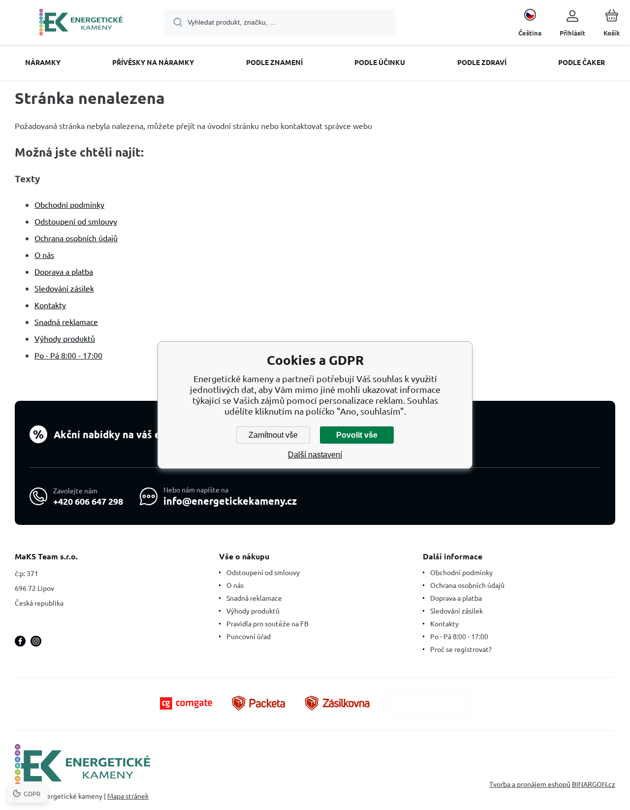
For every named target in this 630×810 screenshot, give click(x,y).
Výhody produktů (64, 338)
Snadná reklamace (66, 321)
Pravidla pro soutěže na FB (267, 623)
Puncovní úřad (248, 636)
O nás (44, 254)
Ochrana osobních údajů (76, 238)
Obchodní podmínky (69, 204)
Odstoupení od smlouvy (75, 221)
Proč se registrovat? (461, 649)
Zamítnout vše (273, 435)
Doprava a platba (63, 271)
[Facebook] (20, 641)
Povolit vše (357, 435)
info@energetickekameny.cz (230, 500)
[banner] (81, 23)
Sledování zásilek (64, 288)
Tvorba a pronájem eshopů (529, 783)
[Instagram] (36, 641)
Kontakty (50, 305)
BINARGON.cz (593, 783)
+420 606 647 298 (88, 501)
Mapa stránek (128, 795)
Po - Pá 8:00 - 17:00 (68, 355)
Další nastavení (315, 455)
